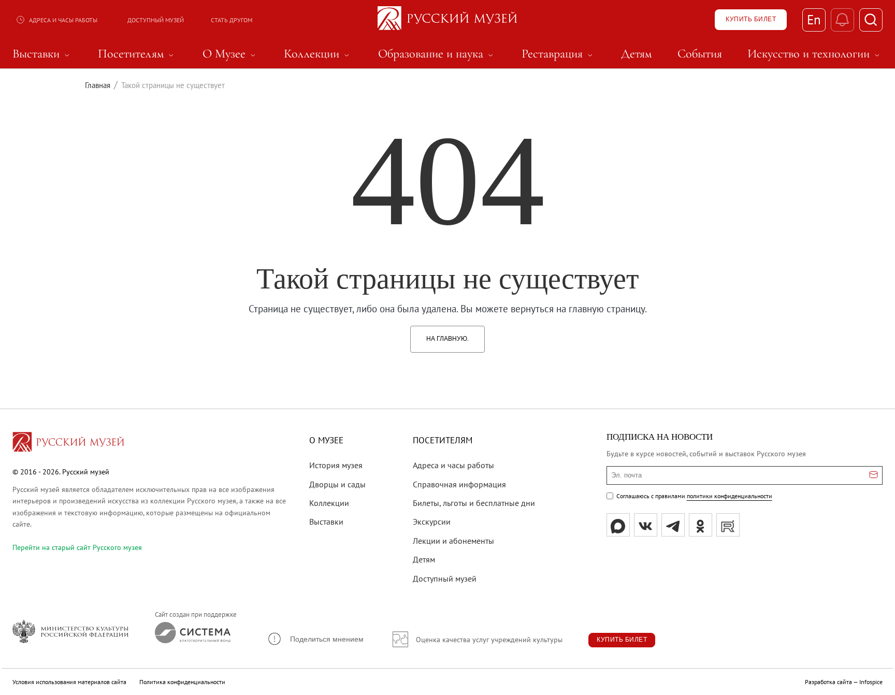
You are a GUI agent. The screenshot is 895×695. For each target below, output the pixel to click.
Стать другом (231, 20)
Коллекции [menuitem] (318, 54)
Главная (97, 85)
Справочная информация (459, 484)
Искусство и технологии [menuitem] (815, 54)
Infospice (871, 682)
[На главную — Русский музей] (447, 19)
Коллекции (329, 503)
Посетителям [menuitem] (137, 54)
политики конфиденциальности (729, 496)
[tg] (673, 525)
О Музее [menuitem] (230, 54)
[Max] (618, 525)
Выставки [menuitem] (42, 54)
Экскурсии (432, 521)
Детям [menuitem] (636, 54)
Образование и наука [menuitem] (437, 54)
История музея (336, 465)
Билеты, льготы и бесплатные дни (474, 503)
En (814, 19)
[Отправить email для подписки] (873, 475)
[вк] (645, 525)
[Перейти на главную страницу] (68, 443)
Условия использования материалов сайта (69, 682)
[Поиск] (871, 20)
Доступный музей (155, 20)
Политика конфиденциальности (182, 682)
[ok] (700, 525)
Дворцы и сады (337, 484)
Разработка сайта (828, 682)
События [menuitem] (699, 54)
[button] (315, 638)
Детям (424, 559)
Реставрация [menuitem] (559, 54)
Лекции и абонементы (453, 540)
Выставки (326, 521)
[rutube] (728, 525)
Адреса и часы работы (63, 20)
